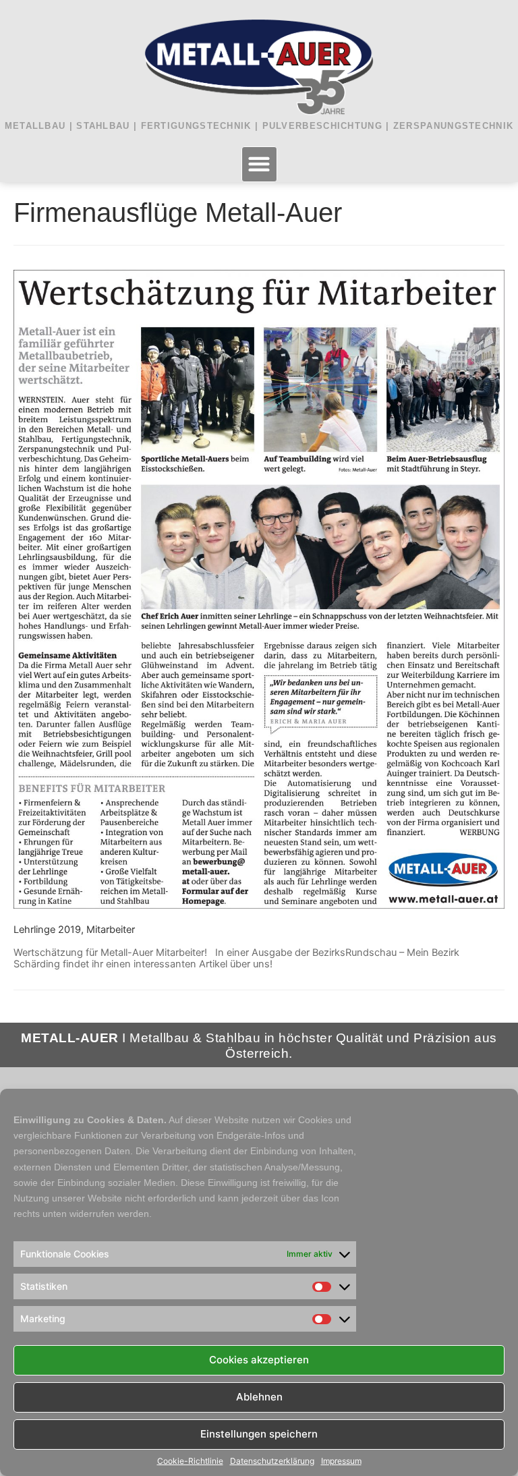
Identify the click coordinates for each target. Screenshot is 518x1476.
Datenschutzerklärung (272, 1461)
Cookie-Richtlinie (190, 1461)
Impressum (341, 1461)
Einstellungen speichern (259, 1433)
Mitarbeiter (110, 930)
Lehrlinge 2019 (47, 930)
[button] (259, 164)
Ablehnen (259, 1396)
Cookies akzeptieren (259, 1359)
